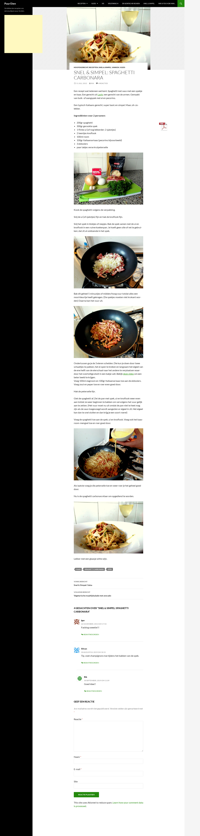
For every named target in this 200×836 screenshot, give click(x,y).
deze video (128, 373)
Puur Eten (10, 3)
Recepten (82, 3)
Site (76, 781)
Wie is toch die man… (167, 3)
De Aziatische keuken (131, 3)
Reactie (78, 719)
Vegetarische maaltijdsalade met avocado (92, 594)
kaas (78, 569)
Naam (77, 756)
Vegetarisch (113, 3)
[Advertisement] (23, 34)
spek (110, 569)
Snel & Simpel (149, 3)
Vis (103, 3)
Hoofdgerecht (81, 67)
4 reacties (103, 83)
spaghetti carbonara (94, 569)
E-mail (78, 769)
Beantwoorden (91, 634)
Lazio (100, 94)
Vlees (93, 3)
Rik (92, 83)
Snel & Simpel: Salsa (83, 583)
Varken (115, 67)
